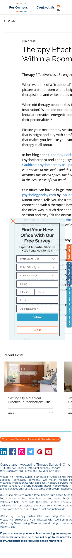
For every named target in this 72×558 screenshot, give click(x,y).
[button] (13, 221)
